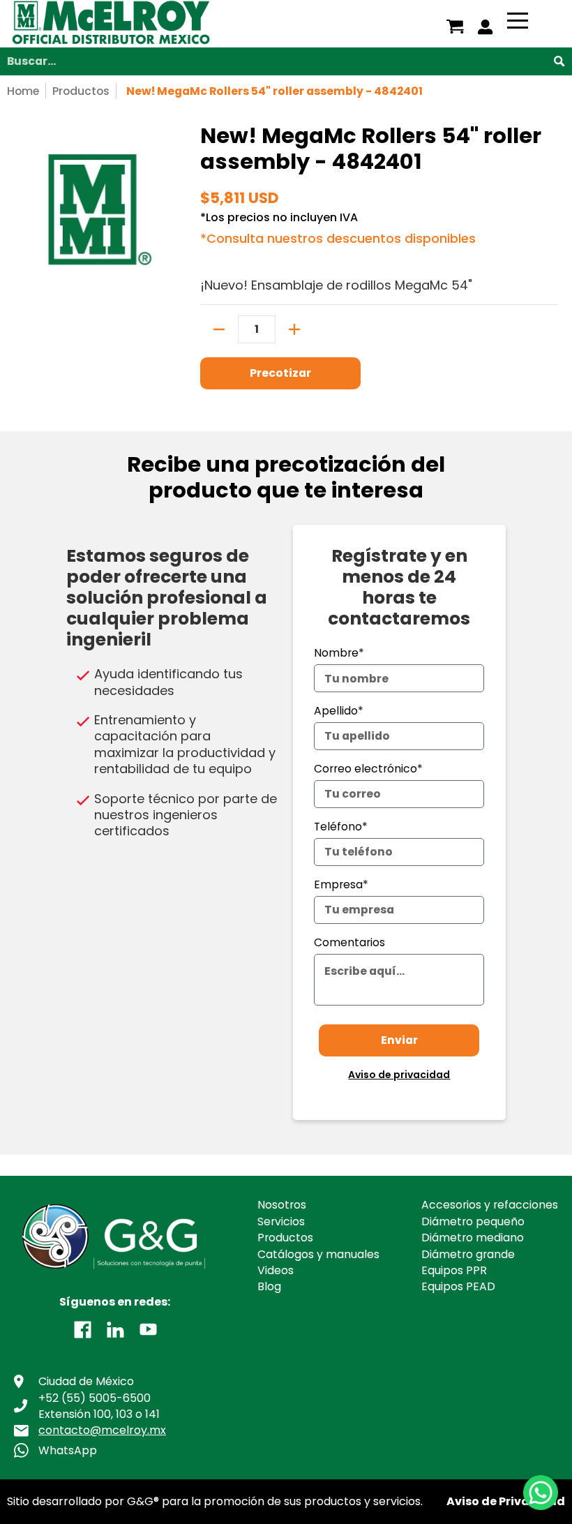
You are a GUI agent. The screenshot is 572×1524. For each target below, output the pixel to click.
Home (23, 91)
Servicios (281, 1221)
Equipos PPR (454, 1270)
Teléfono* (341, 827)
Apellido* (338, 711)
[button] (82, 1328)
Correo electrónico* (368, 769)
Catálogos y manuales (318, 1254)
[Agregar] (294, 329)
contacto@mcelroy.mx (102, 1430)
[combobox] (286, 61)
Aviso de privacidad (399, 1075)
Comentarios (349, 942)
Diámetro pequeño (473, 1221)
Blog (269, 1286)
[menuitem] (455, 27)
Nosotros (281, 1205)
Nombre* (339, 653)
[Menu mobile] (517, 23)
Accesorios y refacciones (489, 1205)
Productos (81, 91)
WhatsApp (67, 1450)
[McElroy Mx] (154, 23)
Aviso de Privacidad (505, 1501)
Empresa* (341, 884)
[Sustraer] (219, 329)
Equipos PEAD (458, 1286)
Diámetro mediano (472, 1238)
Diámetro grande (468, 1254)
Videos (275, 1270)
